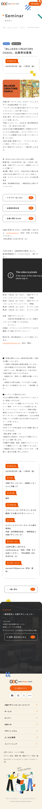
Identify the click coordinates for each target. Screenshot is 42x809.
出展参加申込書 (13, 208)
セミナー (8, 718)
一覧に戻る (13, 589)
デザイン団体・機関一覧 (12, 756)
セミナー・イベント (12, 27)
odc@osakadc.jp (12, 233)
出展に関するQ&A (14, 218)
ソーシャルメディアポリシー (28, 798)
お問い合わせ (8, 752)
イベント (22, 27)
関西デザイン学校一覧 (30, 756)
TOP (4, 27)
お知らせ (8, 724)
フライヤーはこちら (15, 197)
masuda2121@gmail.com (12, 343)
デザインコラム (11, 731)
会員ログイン (22, 688)
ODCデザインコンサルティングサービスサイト (20, 759)
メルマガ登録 (19, 752)
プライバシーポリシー (12, 798)
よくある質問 (10, 737)
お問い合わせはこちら (17, 637)
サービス (8, 711)
